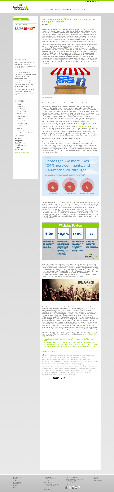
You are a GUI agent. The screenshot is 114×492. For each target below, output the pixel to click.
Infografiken (19, 141)
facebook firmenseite (47, 361)
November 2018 (21, 118)
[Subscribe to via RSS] (31, 29)
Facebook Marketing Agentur (84, 370)
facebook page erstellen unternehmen (52, 366)
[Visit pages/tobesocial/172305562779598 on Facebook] (16, 29)
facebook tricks (77, 355)
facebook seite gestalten (48, 363)
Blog (51, 9)
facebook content (58, 368)
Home (46, 9)
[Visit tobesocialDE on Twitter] (19, 29)
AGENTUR (16, 480)
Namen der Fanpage (83, 126)
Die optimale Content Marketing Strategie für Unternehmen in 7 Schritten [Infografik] (68, 340)
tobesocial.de (47, 489)
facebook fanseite (75, 361)
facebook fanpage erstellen (49, 357)
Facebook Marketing (69, 370)
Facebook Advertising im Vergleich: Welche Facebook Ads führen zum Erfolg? (69, 346)
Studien (18, 147)
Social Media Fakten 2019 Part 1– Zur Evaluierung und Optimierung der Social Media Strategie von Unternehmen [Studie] (25, 83)
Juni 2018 (19, 130)
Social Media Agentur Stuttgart (50, 374)
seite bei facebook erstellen (70, 365)
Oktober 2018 (21, 121)
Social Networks (21, 145)
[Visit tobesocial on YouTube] (22, 29)
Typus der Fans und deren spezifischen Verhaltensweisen (75, 206)
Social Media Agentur (58, 370)
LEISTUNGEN (17, 482)
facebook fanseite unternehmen (89, 361)
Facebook (18, 138)
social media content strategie (87, 368)
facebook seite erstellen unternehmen (77, 357)
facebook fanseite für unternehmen (72, 366)
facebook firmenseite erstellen (62, 361)
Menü (83, 9)
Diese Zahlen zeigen (75, 53)
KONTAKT (16, 485)
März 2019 (20, 109)
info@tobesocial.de (49, 488)
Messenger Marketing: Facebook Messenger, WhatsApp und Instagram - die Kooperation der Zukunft (24, 92)
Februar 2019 (21, 111)
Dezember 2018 (21, 116)
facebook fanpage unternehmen (66, 359)
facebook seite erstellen (88, 355)
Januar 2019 (20, 113)
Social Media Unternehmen (90, 366)
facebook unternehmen (77, 363)
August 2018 (20, 126)
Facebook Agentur (46, 370)
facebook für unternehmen (83, 359)
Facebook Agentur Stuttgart (84, 372)
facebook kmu (45, 355)
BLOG (15, 479)
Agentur (58, 9)
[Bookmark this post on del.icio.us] (61, 378)
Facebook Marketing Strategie (52, 39)
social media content (47, 368)
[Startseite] (44, 7)
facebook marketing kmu (57, 355)
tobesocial (19, 149)
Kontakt (76, 9)
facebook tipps (68, 355)
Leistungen (67, 9)
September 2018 (22, 123)
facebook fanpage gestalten (62, 363)
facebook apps (72, 372)
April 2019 (20, 106)
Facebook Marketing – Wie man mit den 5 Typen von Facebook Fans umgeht (69, 342)
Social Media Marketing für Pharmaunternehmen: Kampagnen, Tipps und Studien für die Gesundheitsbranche (25, 75)
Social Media (20, 143)
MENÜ (15, 487)
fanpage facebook (61, 357)
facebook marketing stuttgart (67, 374)
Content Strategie (64, 144)
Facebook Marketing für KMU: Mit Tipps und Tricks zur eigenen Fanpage (68, 20)
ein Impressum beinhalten (87, 121)
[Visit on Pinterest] (25, 29)
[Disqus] (70, 401)
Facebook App (63, 372)
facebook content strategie (71, 368)
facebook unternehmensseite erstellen (52, 365)
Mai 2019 (19, 104)
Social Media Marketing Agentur (50, 372)
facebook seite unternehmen (49, 359)
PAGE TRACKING (18, 484)
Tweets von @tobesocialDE (22, 152)
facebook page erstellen (84, 365)
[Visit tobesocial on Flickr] (28, 29)
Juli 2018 (19, 128)
